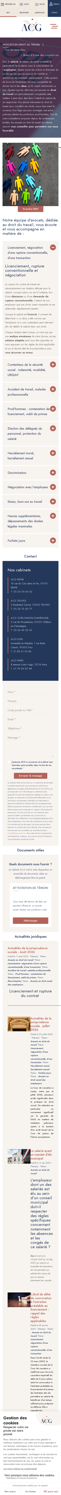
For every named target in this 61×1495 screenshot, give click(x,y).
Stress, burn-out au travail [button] (25, 501)
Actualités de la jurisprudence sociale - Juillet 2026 (40, 1024)
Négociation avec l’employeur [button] (28, 487)
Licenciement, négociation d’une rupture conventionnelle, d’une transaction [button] (28, 252)
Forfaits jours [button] (16, 540)
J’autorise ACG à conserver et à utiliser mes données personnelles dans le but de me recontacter (32, 765)
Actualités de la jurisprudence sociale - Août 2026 (28, 950)
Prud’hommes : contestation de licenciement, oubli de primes (27, 975)
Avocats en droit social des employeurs (39, 1080)
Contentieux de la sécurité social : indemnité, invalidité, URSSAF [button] (27, 369)
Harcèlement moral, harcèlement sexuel (40, 1067)
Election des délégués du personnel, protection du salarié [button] (25, 433)
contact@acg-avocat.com (17, 833)
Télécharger (30, 921)
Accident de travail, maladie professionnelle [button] (27, 392)
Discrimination (14, 981)
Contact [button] (30, 556)
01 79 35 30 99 (22, 668)
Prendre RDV (30, 209)
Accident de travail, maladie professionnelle (29, 970)
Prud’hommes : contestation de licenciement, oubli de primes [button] (29, 411)
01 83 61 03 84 (22, 651)
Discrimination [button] (17, 472)
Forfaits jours (44, 1073)
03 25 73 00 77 (22, 609)
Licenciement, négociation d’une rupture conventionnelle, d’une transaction (27, 965)
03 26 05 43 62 (22, 591)
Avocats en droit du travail (20, 960)
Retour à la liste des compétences (40, 55)
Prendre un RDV (10, 8)
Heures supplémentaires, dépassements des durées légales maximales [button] (25, 521)
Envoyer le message (30, 776)
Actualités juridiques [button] (31, 936)
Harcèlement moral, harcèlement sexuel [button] (21, 455)
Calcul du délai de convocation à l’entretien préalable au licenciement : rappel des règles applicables (41, 1307)
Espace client (55, 8)
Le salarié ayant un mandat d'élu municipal (41, 1155)
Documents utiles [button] (30, 850)
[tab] (30, 252)
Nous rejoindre (24, 8)
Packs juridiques (40, 8)
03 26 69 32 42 (22, 630)
